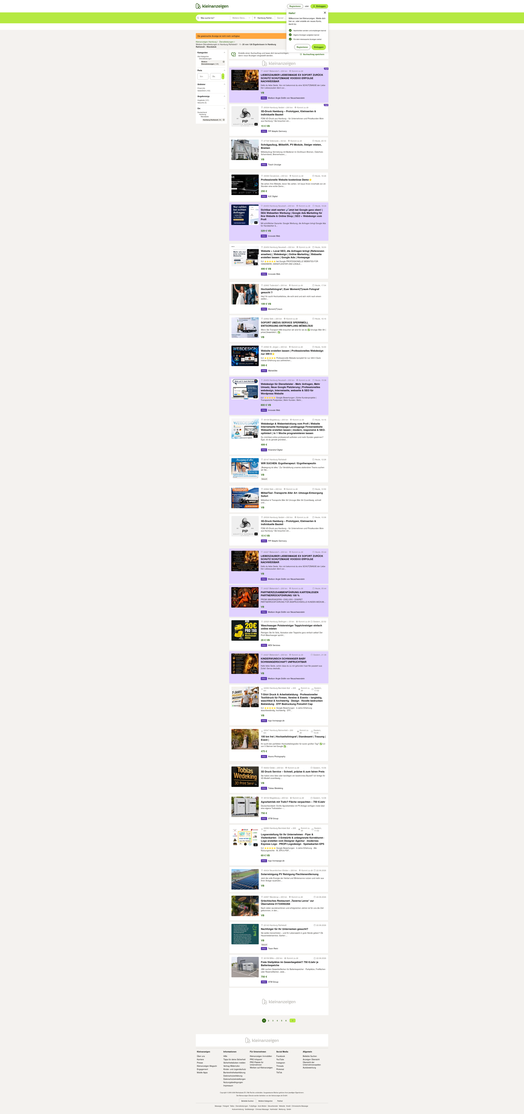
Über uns (201, 1056)
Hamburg (202, 114)
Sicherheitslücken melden (234, 1062)
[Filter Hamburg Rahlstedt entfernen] (224, 120)
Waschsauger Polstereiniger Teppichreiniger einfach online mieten (291, 627)
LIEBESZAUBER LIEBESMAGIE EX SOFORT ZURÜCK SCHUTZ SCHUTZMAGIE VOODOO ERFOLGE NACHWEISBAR (292, 78)
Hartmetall (274, 1109)
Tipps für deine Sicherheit (234, 1059)
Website (282, 1106)
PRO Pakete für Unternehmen (256, 1063)
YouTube (280, 1059)
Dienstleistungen (205, 58)
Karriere (200, 1059)
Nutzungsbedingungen (233, 1082)
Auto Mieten (262, 1106)
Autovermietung (238, 1109)
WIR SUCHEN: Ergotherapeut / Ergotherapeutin (288, 463)
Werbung (282, 1109)
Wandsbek (205, 116)
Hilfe (225, 1056)
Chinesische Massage (300, 1106)
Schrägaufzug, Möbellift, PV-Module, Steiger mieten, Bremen (291, 146)
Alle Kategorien (203, 56)
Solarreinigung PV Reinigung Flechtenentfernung (289, 874)
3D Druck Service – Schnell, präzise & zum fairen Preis (292, 771)
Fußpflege (253, 1106)
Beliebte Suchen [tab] (247, 1101)
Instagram (280, 1062)
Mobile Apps (202, 1072)
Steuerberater (273, 1106)
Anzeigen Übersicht (311, 1059)
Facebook (280, 1056)
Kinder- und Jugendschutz (234, 1069)
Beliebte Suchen (310, 1056)
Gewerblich (201, 90)
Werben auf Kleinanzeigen (261, 1067)
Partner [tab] (280, 1101)
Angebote (201, 100)
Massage (218, 1106)
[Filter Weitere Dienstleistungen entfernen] (224, 62)
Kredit (288, 1106)
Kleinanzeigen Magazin (207, 1066)
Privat (199, 88)
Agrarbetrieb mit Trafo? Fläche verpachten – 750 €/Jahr (293, 801)
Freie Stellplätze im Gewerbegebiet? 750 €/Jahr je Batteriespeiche (289, 964)
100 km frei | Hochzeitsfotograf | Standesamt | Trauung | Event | (293, 738)
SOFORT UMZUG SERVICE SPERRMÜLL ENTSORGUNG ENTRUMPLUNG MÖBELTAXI (287, 324)
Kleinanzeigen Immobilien (261, 1056)
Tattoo (232, 1106)
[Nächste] (293, 1020)
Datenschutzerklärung (232, 1075)
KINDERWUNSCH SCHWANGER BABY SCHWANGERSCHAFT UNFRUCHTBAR (283, 660)
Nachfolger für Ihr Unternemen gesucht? (284, 929)
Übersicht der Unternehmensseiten (312, 1063)
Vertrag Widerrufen (231, 1066)
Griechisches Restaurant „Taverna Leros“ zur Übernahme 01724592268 (287, 902)
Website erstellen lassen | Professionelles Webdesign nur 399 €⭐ (292, 352)
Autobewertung (309, 1067)
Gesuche (200, 102)
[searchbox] (215, 18)
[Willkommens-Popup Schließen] (325, 12)
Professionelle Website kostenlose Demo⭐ (286, 179)
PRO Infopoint (256, 1059)
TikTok (279, 1072)
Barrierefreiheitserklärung (234, 1072)
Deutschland (202, 112)
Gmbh (289, 1109)
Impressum (228, 1085)
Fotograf (226, 1106)
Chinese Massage (262, 1109)
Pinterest (280, 1069)
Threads (280, 1066)
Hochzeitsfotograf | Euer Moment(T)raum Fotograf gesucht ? (290, 291)
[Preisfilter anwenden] (223, 76)
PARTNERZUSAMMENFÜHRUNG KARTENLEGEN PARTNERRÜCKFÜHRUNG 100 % (289, 594)
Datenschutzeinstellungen (234, 1079)
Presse (200, 1062)
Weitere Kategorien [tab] (265, 1101)
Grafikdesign (249, 1109)
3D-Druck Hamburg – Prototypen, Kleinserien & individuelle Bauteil (288, 113)
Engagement (202, 1069)
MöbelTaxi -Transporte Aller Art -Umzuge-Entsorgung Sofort (292, 494)
